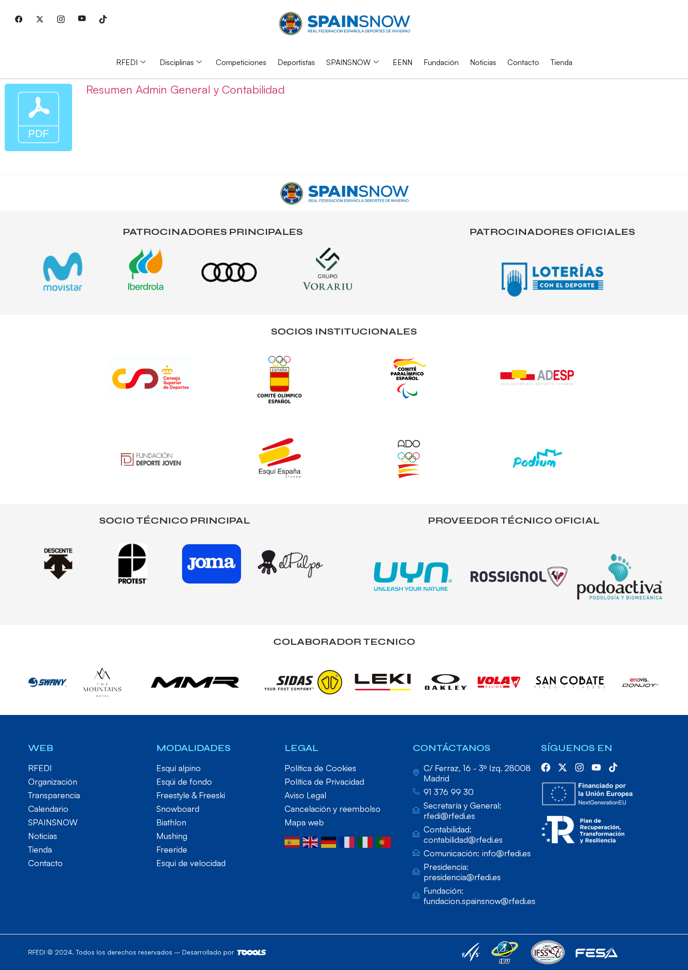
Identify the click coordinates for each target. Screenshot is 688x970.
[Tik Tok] (103, 19)
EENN (402, 62)
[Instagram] (61, 19)
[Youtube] (82, 19)
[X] (40, 19)
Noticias (483, 62)
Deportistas (296, 62)
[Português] (385, 841)
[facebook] (545, 767)
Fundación (441, 62)
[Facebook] (19, 19)
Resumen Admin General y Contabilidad (185, 89)
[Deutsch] (330, 841)
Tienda (561, 62)
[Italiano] (367, 841)
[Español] (294, 841)
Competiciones (241, 62)
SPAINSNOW (348, 62)
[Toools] (251, 952)
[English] (312, 841)
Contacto (523, 62)
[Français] (348, 841)
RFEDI (127, 62)
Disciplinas (177, 62)
